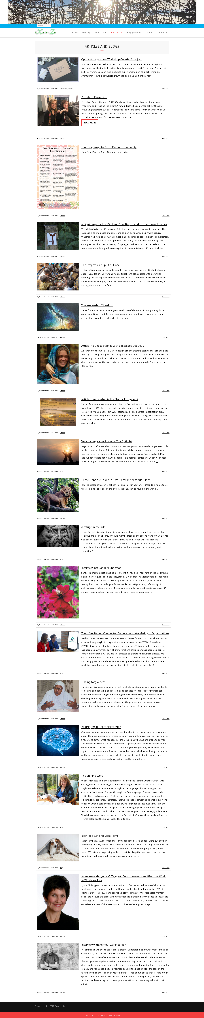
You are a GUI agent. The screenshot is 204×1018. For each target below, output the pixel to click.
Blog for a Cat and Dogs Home (100, 835)
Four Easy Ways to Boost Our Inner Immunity (108, 147)
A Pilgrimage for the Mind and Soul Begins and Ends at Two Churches (124, 224)
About (162, 32)
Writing (86, 32)
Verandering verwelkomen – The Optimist (106, 441)
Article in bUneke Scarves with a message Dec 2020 (112, 345)
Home (75, 32)
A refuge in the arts (93, 527)
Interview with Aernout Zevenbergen (103, 944)
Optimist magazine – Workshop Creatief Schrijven (111, 59)
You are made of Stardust (97, 305)
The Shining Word (92, 775)
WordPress (116, 1015)
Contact (150, 32)
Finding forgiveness (93, 682)
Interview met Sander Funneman (101, 567)
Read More (165, 89)
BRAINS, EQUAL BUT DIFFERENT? (101, 727)
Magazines (68, 89)
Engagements (134, 32)
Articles (62, 89)
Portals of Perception (94, 97)
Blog (61, 471)
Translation (100, 32)
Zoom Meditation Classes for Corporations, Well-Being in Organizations (125, 633)
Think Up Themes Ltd (97, 1015)
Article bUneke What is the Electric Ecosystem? (109, 399)
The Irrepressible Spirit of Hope (100, 265)
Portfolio (115, 32)
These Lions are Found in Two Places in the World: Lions (115, 480)
